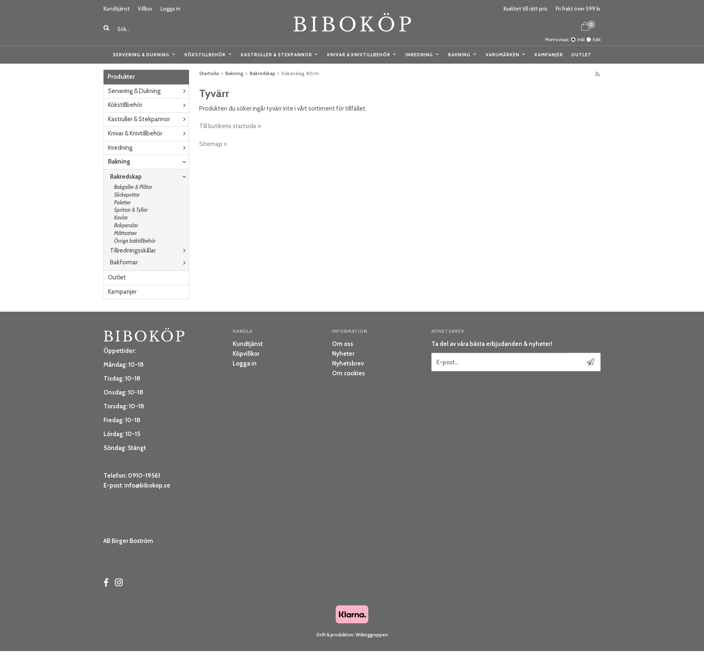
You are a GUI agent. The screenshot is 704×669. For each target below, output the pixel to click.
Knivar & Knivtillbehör (358, 55)
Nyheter (343, 353)
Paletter (122, 202)
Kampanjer (549, 55)
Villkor (145, 8)
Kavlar (121, 217)
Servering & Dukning (141, 55)
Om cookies (348, 373)
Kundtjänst (116, 8)
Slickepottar (127, 194)
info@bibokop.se (147, 485)
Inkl (581, 39)
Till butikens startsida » (230, 126)
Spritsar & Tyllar (131, 209)
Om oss (342, 344)
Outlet (581, 55)
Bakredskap (126, 176)
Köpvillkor (246, 353)
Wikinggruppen (372, 635)
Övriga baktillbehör (135, 240)
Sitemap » (213, 144)
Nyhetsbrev (348, 363)
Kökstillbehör (205, 55)
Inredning (419, 55)
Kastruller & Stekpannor (276, 55)
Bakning (459, 55)
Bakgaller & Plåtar (133, 187)
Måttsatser (125, 233)
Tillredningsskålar (133, 250)
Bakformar (124, 262)
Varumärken (502, 55)
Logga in (170, 8)
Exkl (597, 39)
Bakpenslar (126, 225)
